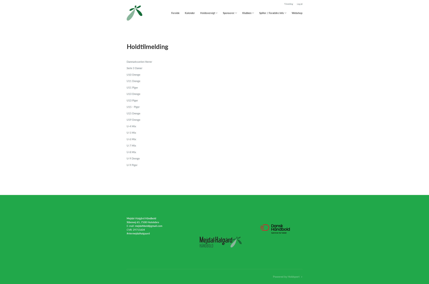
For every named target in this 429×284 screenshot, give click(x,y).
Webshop (297, 12)
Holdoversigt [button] (207, 12)
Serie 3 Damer (134, 68)
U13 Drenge (133, 93)
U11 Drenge (133, 80)
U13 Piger (132, 100)
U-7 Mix (131, 145)
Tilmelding (288, 4)
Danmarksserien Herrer (139, 61)
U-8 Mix (131, 152)
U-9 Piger (132, 164)
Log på (299, 4)
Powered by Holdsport (286, 276)
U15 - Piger (133, 106)
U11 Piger (132, 87)
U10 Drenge (133, 74)
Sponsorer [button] (228, 12)
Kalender (190, 12)
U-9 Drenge (133, 158)
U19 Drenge (133, 119)
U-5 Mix (131, 132)
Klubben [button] (246, 12)
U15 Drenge (133, 113)
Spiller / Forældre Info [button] (271, 12)
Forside (175, 12)
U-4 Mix (131, 126)
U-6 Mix (131, 139)
